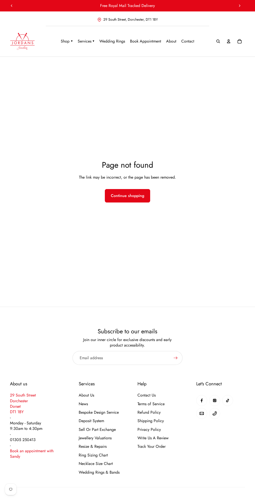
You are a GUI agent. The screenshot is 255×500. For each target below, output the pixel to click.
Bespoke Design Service (99, 412)
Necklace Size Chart (96, 463)
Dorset (15, 406)
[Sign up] (175, 358)
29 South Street (23, 395)
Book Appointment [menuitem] (145, 41)
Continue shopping (127, 196)
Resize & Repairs (93, 446)
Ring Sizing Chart (93, 455)
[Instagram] (214, 400)
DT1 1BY (17, 412)
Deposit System (91, 421)
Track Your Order (151, 446)
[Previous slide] (11, 5)
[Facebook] (201, 400)
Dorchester (19, 401)
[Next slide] (239, 5)
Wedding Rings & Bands (99, 472)
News (83, 404)
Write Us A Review (153, 438)
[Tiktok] (227, 400)
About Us (86, 395)
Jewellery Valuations (95, 438)
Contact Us (146, 395)
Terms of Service (151, 404)
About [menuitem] (171, 41)
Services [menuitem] (86, 41)
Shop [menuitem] (67, 41)
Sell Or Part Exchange (97, 429)
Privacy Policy (149, 429)
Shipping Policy (150, 421)
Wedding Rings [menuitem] (112, 41)
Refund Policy (149, 412)
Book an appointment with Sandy (32, 453)
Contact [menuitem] (187, 41)
